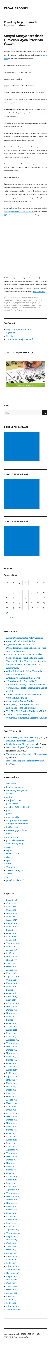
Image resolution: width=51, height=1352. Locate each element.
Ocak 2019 (11, 933)
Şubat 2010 (11, 1210)
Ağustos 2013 (12, 1076)
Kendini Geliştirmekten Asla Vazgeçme (24, 638)
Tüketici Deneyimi (14, 870)
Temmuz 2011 (12, 1153)
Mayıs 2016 (11, 983)
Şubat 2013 (11, 1093)
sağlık (9, 850)
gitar (8, 810)
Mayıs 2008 (11, 1276)
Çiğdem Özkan (8, 215)
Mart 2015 (11, 1016)
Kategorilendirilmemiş (17, 824)
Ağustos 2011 (12, 1150)
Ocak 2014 (11, 1063)
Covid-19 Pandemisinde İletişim (21, 641)
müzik (9, 833)
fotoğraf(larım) (13, 800)
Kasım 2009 (12, 1220)
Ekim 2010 (11, 1183)
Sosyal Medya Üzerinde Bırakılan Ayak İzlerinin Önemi (24, 40)
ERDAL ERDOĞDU (16, 8)
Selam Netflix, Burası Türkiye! (20, 701)
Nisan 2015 (11, 1013)
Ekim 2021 (11, 903)
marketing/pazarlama (16, 830)
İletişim (10, 336)
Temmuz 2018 (13, 943)
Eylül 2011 (10, 1146)
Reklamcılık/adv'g (14, 843)
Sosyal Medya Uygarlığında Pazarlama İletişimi (19, 211)
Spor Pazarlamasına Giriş (18, 714)
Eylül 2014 (11, 1036)
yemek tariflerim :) (15, 880)
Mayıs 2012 (11, 1120)
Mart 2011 (10, 1166)
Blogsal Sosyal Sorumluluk (18, 329)
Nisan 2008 (11, 1279)
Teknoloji (10, 867)
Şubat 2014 (11, 1060)
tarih (8, 863)
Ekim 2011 (11, 1143)
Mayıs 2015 (11, 1010)
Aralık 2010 (11, 1176)
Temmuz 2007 (13, 1309)
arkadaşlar (11, 784)
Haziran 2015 (12, 1006)
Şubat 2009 (11, 1246)
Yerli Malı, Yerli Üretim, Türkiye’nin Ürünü (26, 711)
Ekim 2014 (11, 1033)
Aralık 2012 (11, 1100)
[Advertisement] (22, 447)
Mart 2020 (11, 916)
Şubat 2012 (11, 1130)
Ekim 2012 (11, 1106)
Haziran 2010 (12, 1196)
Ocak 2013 (11, 1096)
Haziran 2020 (12, 913)
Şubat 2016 (11, 990)
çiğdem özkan (9, 300)
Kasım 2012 (11, 1103)
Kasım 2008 (11, 1256)
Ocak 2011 (10, 1173)
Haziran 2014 (12, 1046)
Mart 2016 (11, 986)
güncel (9, 814)
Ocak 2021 (11, 910)
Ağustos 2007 (12, 1306)
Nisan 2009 (11, 1240)
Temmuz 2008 (13, 1269)
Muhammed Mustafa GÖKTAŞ (20, 741)
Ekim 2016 (11, 973)
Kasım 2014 (11, 1030)
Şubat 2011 (11, 1170)
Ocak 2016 (11, 993)
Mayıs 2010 (11, 1200)
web (8, 877)
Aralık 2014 (11, 1026)
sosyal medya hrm (22, 303)
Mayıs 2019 (11, 923)
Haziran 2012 (12, 1116)
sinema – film (12, 853)
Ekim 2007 (11, 1299)
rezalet (9, 847)
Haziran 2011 (12, 1156)
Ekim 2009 (11, 1223)
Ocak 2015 (11, 1023)
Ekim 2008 (11, 1259)
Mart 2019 (11, 926)
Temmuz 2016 (13, 980)
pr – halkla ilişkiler (15, 840)
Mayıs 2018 (11, 946)
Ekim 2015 (11, 1000)
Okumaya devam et (39, 291)
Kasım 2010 (11, 1180)
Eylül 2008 (11, 1263)
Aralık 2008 (11, 1253)
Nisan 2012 (11, 1123)
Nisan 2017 (11, 960)
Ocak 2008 (11, 1289)
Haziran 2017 (12, 956)
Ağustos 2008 (12, 1266)
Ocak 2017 (11, 966)
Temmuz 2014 (13, 1043)
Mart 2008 (11, 1283)
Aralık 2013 (11, 1066)
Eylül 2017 (11, 953)
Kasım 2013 (11, 1070)
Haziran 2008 (12, 1273)
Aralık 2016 (11, 970)
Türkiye (10, 873)
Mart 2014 (11, 1056)
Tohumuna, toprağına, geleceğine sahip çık (26, 718)
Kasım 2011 (11, 1140)
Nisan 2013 (11, 1086)
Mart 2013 (11, 1090)
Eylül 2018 (11, 940)
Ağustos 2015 (12, 1003)
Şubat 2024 (11, 900)
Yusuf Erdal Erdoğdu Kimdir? (19, 339)
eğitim (9, 797)
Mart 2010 (11, 1206)
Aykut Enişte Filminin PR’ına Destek (23, 678)
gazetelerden (12, 804)
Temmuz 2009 (13, 1233)
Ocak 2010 (11, 1213)
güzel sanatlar (13, 817)
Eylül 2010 (11, 1186)
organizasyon (12, 837)
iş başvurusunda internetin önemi (29, 300)
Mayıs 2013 (11, 1083)
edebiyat (10, 794)
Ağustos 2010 (12, 1190)
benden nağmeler (14, 787)
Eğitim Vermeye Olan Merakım (20, 644)
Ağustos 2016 (12, 976)
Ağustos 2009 (12, 1230)
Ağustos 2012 (12, 1113)
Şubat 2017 (11, 963)
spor (8, 860)
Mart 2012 (11, 1126)
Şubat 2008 (11, 1286)
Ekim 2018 (11, 936)
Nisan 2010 (11, 1203)
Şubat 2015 (11, 1020)
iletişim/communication (31, 298)
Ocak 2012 (11, 1133)
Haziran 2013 (12, 1080)
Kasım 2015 (11, 996)
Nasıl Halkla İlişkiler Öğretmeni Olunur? (25, 747)
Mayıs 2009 (11, 1236)
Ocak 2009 (11, 1250)
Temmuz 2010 (13, 1193)
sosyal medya (9, 303)
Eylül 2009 (11, 1226)
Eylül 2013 (11, 1073)
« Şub (12, 617)
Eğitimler (10, 333)
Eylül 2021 (11, 906)
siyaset (9, 857)
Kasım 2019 (11, 920)
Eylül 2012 (11, 1110)
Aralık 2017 (11, 950)
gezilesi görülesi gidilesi (17, 807)
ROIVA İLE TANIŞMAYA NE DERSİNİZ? (24, 654)
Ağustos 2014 (12, 1040)
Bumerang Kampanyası (17, 790)
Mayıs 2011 (11, 1160)
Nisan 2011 (11, 1163)
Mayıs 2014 (11, 1050)
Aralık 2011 (11, 1136)
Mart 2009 (11, 1243)
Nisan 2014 (11, 1053)
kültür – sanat (13, 827)
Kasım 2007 (11, 1296)
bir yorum (22, 310)
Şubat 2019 (11, 930)
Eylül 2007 (11, 1303)
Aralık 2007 (11, 1293)
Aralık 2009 (11, 1216)
